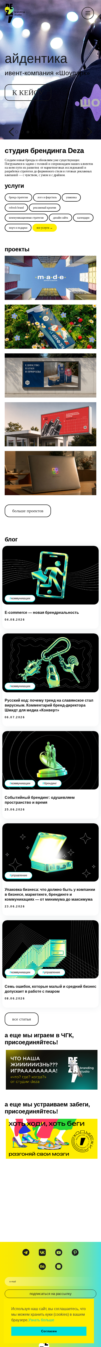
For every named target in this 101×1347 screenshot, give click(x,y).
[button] (56, 1320)
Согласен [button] (49, 1331)
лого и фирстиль (47, 197)
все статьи (21, 1019)
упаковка (71, 197)
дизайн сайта (60, 217)
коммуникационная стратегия (26, 217)
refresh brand (16, 207)
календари (83, 217)
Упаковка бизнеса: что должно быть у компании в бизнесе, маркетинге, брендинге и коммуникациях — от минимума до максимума (50, 894)
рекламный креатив (44, 207)
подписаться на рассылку (51, 1294)
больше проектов (27, 510)
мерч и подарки (18, 227)
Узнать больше (41, 1320)
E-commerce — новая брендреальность (42, 613)
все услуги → (45, 227)
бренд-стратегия (18, 197)
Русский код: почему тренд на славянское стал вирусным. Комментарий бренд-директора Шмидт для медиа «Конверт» (49, 705)
